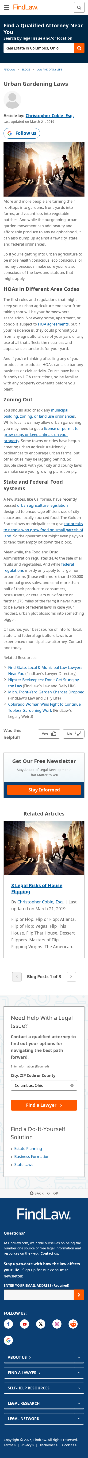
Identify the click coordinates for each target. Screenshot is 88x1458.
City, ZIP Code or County (33, 1075)
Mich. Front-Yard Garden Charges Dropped (46, 692)
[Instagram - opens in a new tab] (56, 1324)
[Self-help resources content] (79, 1388)
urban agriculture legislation (42, 505)
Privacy (25, 1445)
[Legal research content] (79, 1403)
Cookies (68, 1445)
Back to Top (46, 1193)
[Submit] (79, 1294)
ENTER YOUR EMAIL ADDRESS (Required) (36, 1285)
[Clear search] (72, 1085)
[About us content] (79, 1357)
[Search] (79, 7)
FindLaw (9, 69)
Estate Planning (28, 1148)
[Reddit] (73, 1324)
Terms (8, 1445)
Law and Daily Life (49, 69)
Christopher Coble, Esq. (50, 115)
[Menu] (6, 7)
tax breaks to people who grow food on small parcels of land (43, 530)
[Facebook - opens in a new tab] (8, 1324)
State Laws (23, 1164)
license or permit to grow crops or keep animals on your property (41, 434)
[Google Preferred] (8, 1340)
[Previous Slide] (16, 976)
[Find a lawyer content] (79, 1372)
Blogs (26, 69)
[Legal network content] (79, 1418)
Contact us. (50, 1253)
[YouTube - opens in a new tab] (24, 1324)
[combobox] (44, 1085)
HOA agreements (53, 324)
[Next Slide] (71, 976)
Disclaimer (46, 1445)
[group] (44, 902)
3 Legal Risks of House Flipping (36, 888)
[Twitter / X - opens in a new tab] (40, 1324)
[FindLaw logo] (27, 7)
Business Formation (32, 1156)
